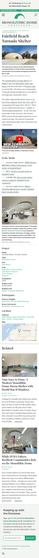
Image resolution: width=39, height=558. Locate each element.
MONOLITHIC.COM (32, 10)
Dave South (8, 467)
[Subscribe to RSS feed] (4, 554)
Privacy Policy (25, 546)
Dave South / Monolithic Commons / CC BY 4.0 (16, 75)
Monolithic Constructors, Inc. (13, 306)
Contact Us (5, 546)
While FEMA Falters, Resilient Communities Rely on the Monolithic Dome (19, 460)
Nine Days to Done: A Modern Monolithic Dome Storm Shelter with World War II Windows (17, 384)
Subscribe (30, 538)
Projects (5, 276)
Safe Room (6, 264)
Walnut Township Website (12, 291)
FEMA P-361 (6, 84)
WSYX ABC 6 (5, 153)
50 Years (25, 3)
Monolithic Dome (22, 84)
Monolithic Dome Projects (12, 269)
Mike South (8, 393)
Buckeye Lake (30, 86)
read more (18, 421)
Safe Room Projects (9, 271)
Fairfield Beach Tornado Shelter (17, 81)
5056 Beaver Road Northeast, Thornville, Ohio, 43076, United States (18, 318)
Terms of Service (15, 546)
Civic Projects (7, 274)
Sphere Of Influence (10, 395)
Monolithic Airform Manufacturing (15, 301)
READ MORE (5, 10)
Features (6, 469)
